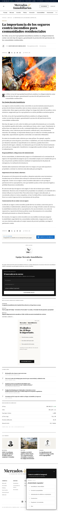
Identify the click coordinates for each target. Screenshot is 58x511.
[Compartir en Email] (17, 52)
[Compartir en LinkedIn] (9, 52)
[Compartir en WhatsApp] (14, 52)
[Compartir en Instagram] (20, 52)
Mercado (12, 12)
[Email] (27, 260)
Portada (5, 12)
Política (25, 12)
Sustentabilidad (40, 12)
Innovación (32, 12)
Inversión (18, 12)
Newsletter (15, 483)
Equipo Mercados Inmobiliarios (17, 46)
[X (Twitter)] (25, 501)
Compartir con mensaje (46, 237)
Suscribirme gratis (29, 292)
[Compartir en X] (12, 52)
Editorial (4, 494)
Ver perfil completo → (8, 316)
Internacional (50, 12)
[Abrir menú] (3, 6)
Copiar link (27, 52)
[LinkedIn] (30, 260)
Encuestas (15, 489)
